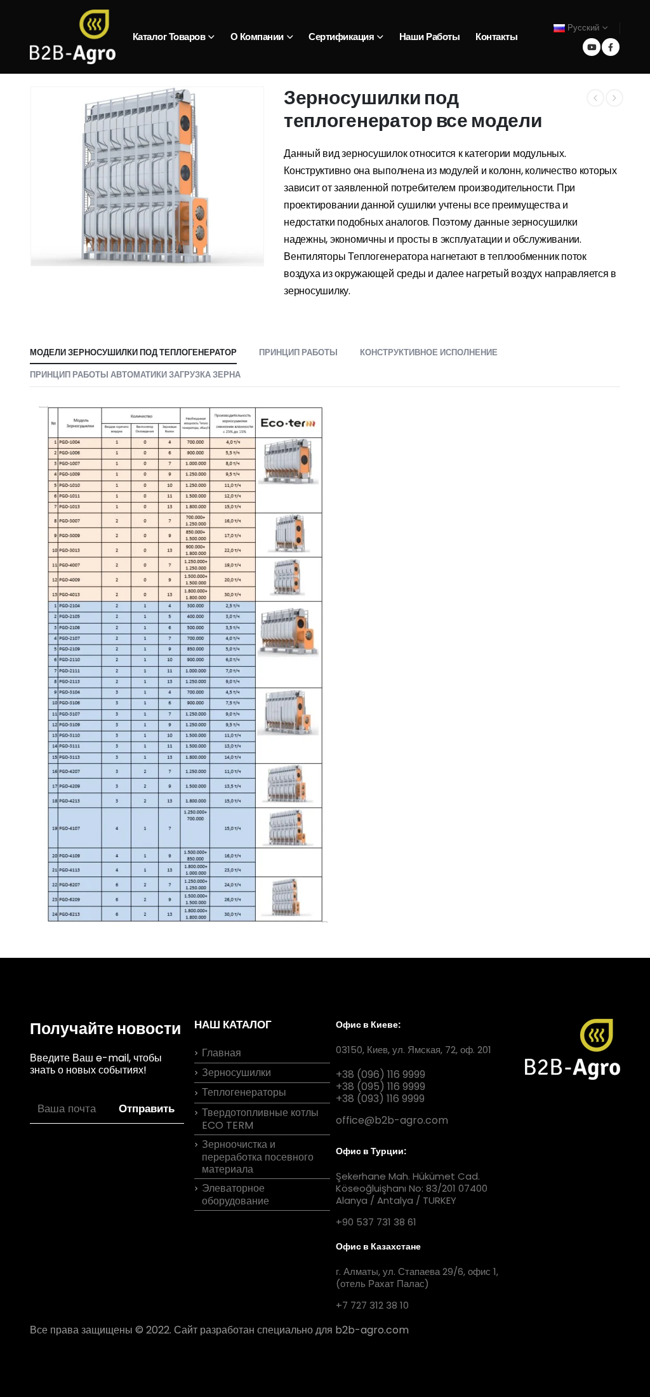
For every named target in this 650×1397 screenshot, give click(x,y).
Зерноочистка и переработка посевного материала (258, 1156)
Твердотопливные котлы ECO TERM (260, 1119)
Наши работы (429, 36)
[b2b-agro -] (73, 37)
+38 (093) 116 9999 (380, 1099)
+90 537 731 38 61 (376, 1222)
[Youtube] (591, 47)
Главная (221, 1053)
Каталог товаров (169, 36)
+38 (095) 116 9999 (380, 1086)
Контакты (496, 36)
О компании (257, 36)
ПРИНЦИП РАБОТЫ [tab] (298, 352)
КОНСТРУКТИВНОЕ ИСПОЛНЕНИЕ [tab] (429, 352)
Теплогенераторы (244, 1092)
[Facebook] (611, 47)
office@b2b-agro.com (392, 1120)
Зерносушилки (236, 1072)
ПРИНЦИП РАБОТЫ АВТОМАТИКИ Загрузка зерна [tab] (135, 375)
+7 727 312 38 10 (372, 1305)
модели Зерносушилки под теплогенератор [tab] (133, 352)
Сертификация (341, 36)
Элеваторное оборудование (235, 1194)
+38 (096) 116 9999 (380, 1074)
